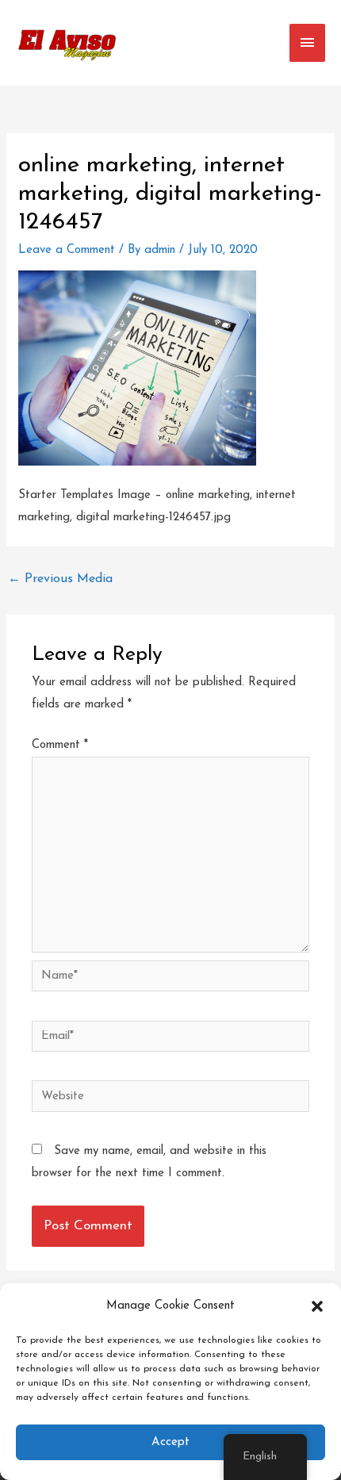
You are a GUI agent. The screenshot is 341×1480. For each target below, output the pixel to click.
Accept (170, 1442)
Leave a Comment (66, 250)
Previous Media (60, 579)
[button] (317, 1306)
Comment (60, 745)
